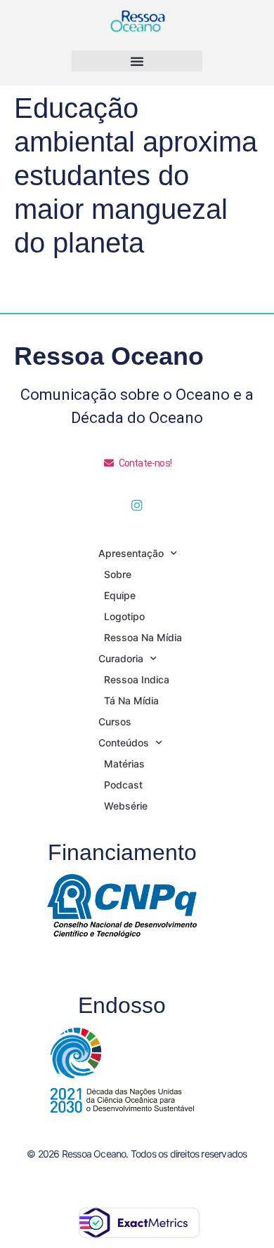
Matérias (124, 764)
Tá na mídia (131, 700)
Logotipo (124, 616)
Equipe (120, 595)
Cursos (114, 721)
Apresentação (131, 553)
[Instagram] (137, 505)
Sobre (117, 574)
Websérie (126, 806)
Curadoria (120, 658)
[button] (137, 61)
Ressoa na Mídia (143, 637)
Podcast (123, 785)
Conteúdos (123, 743)
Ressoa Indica (136, 679)
